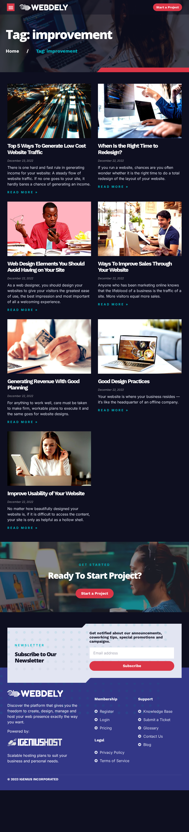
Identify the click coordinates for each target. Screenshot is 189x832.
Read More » (22, 192)
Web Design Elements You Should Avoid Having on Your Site (45, 266)
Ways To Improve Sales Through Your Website (135, 266)
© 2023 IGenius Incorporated (32, 779)
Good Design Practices (123, 381)
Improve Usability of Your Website (45, 493)
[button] (11, 7)
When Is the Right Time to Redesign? (128, 149)
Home (12, 51)
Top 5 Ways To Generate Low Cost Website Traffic (46, 149)
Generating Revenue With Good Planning (43, 384)
